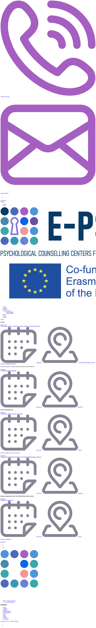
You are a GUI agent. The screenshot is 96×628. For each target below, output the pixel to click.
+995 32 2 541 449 (5, 96)
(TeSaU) (80, 450)
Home (4, 307)
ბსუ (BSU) (80, 493)
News (4, 315)
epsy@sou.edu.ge (4, 193)
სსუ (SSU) (80, 407)
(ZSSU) (80, 536)
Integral (16, 621)
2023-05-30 (39, 362)
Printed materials (10, 312)
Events (4, 317)
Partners (5, 309)
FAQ (4, 314)
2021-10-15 (39, 407)
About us (5, 308)
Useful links (3, 200)
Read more (3, 369)
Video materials (9, 313)
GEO (4, 205)
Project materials (7, 310)
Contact (2, 201)
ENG (4, 204)
